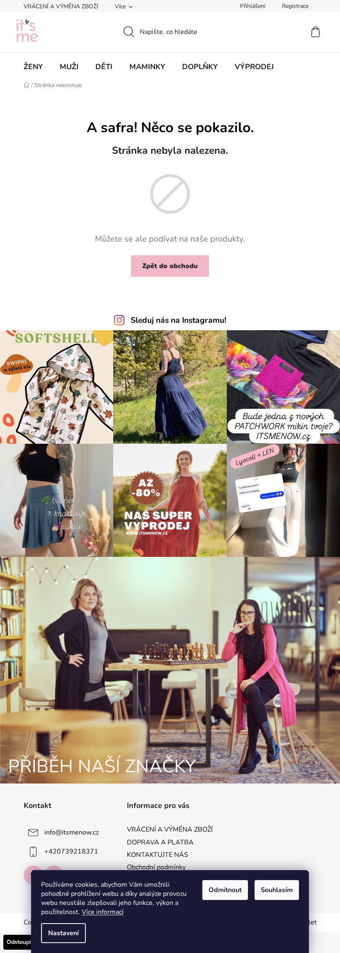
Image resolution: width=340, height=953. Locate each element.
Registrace (295, 6)
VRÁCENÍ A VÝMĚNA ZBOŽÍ (61, 6)
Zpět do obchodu (170, 266)
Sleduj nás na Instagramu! (178, 320)
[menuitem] (33, 67)
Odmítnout (225, 890)
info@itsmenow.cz (71, 832)
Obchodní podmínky (156, 867)
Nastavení (63, 933)
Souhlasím (277, 890)
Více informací (103, 912)
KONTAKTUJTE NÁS (157, 854)
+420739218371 (71, 851)
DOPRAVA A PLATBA (160, 842)
